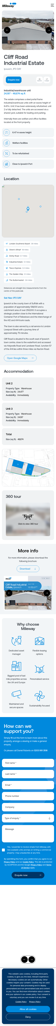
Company (9, 807)
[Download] (28, 593)
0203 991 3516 (41, 750)
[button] (40, 206)
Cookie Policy (28, 862)
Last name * (10, 774)
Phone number (12, 796)
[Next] (49, 30)
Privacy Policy (9, 862)
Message (9, 829)
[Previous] (7, 30)
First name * (10, 763)
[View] (28, 913)
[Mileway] (9, 5)
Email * (8, 785)
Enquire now (14, 80)
